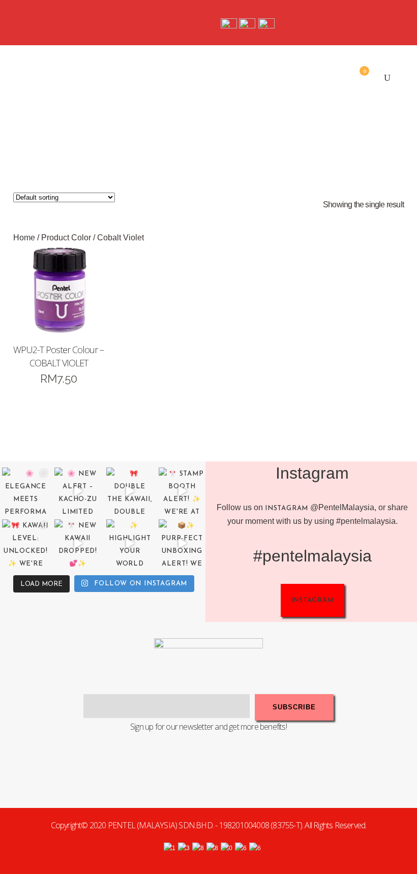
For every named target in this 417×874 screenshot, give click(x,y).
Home (24, 237)
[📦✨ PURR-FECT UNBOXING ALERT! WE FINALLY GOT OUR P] (182, 543)
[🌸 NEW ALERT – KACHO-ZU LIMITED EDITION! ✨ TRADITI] (78, 491)
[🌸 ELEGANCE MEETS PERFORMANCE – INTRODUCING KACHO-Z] (25, 491)
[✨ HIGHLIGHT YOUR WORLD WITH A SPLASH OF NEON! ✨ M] (130, 543)
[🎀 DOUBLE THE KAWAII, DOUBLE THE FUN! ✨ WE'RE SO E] (130, 491)
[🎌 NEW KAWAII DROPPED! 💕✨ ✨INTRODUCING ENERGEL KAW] (78, 543)
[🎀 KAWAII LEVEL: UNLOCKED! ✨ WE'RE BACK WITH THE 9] (25, 543)
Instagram (286, 508)
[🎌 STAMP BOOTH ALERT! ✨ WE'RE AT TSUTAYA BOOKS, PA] (182, 491)
